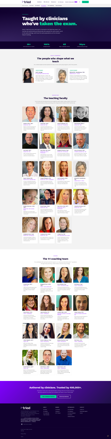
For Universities (70, 409)
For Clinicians (61, 2)
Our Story (31, 5)
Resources (53, 1)
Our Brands (37, 5)
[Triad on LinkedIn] (22, 424)
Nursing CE (58, 411)
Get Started (85, 2)
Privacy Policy (23, 433)
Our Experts (43, 5)
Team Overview (58, 5)
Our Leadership (51, 5)
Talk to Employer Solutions (48, 396)
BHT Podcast (58, 413)
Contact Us (82, 409)
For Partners (70, 414)
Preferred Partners (71, 416)
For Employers (70, 411)
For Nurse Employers (72, 413)
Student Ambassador (71, 2)
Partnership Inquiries (83, 411)
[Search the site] (79, 2)
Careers (81, 413)
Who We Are (47, 1)
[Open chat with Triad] (108, 436)
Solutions (39, 1)
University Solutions (64, 396)
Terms (22, 436)
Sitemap (22, 430)
